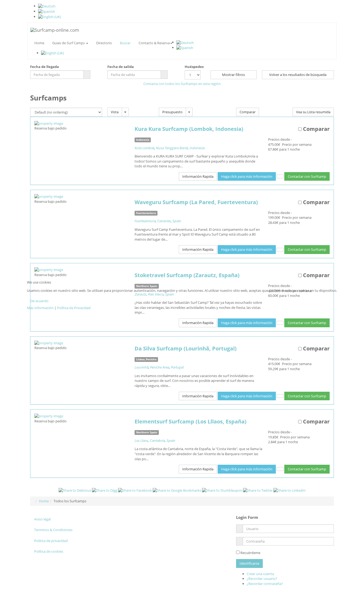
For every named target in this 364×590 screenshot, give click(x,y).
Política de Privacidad (74, 307)
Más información (40, 307)
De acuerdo (39, 300)
